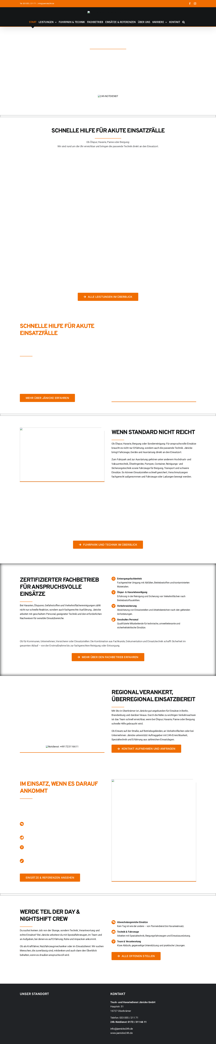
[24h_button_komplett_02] (108, 96)
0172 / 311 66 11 (137, 1021)
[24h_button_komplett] (62, 746)
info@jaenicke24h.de (46, 4)
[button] (183, 22)
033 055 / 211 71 (29, 4)
